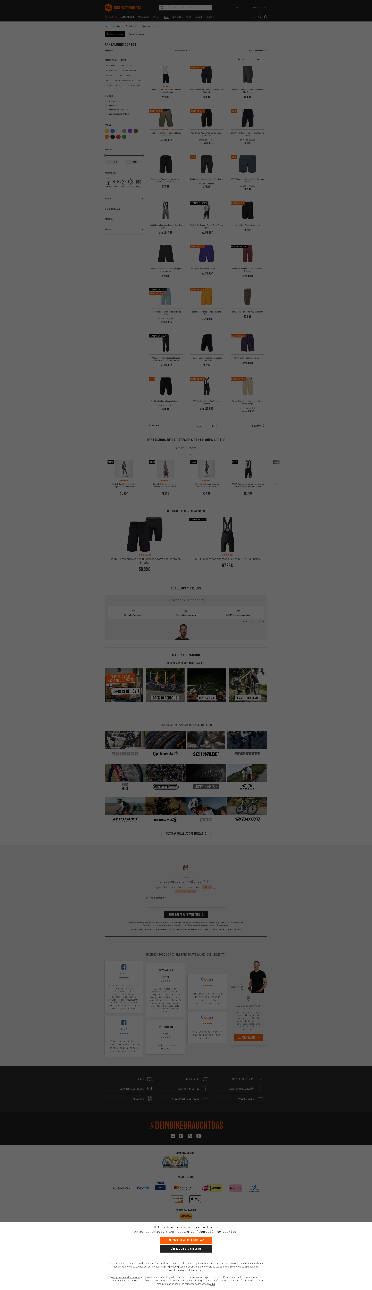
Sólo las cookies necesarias (185, 1249)
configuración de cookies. (214, 1231)
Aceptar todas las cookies (183, 1240)
